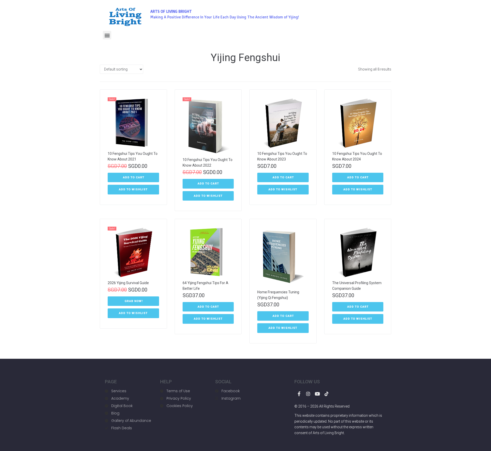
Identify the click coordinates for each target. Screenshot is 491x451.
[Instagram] (308, 393)
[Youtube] (317, 393)
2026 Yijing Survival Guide (128, 283)
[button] (107, 35)
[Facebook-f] (299, 393)
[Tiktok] (326, 393)
